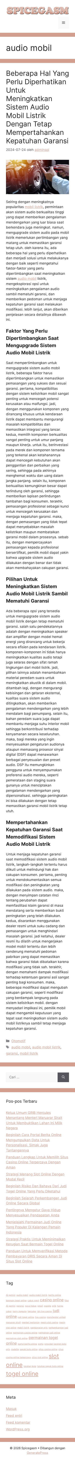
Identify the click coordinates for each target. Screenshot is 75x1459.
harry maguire (20, 1311)
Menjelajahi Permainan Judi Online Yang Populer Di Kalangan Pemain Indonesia (33, 1227)
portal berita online (27, 1344)
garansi (12, 1053)
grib (54, 1306)
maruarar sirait (13, 1322)
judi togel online (26, 1317)
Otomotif (18, 1041)
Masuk (11, 1409)
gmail (40, 1306)
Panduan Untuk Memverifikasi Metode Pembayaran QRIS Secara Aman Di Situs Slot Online (37, 1256)
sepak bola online (29, 1349)
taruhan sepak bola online (50, 1366)
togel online (22, 1373)
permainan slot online (17, 1338)
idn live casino (44, 1311)
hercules (32, 1311)
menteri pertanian (31, 1322)
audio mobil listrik (46, 1047)
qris (8, 1349)
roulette (15, 1349)
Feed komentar (18, 1422)
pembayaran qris (39, 1327)
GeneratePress (37, 1453)
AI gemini (10, 1295)
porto (40, 1344)
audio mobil (27, 279)
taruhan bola (30, 1366)
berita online (54, 1295)
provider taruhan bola (55, 1344)
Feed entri (14, 1416)
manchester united (56, 1317)
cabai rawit (33, 1300)
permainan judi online (49, 1332)
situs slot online (40, 1357)
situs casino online (48, 1349)
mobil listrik (34, 207)
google (47, 1306)
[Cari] (63, 1077)
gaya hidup (30, 1306)
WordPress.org (18, 1429)
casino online (52, 1300)
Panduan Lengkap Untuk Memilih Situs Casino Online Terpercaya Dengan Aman (37, 1162)
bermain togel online (16, 1300)
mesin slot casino (49, 1322)
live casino (40, 1317)
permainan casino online (25, 1332)
